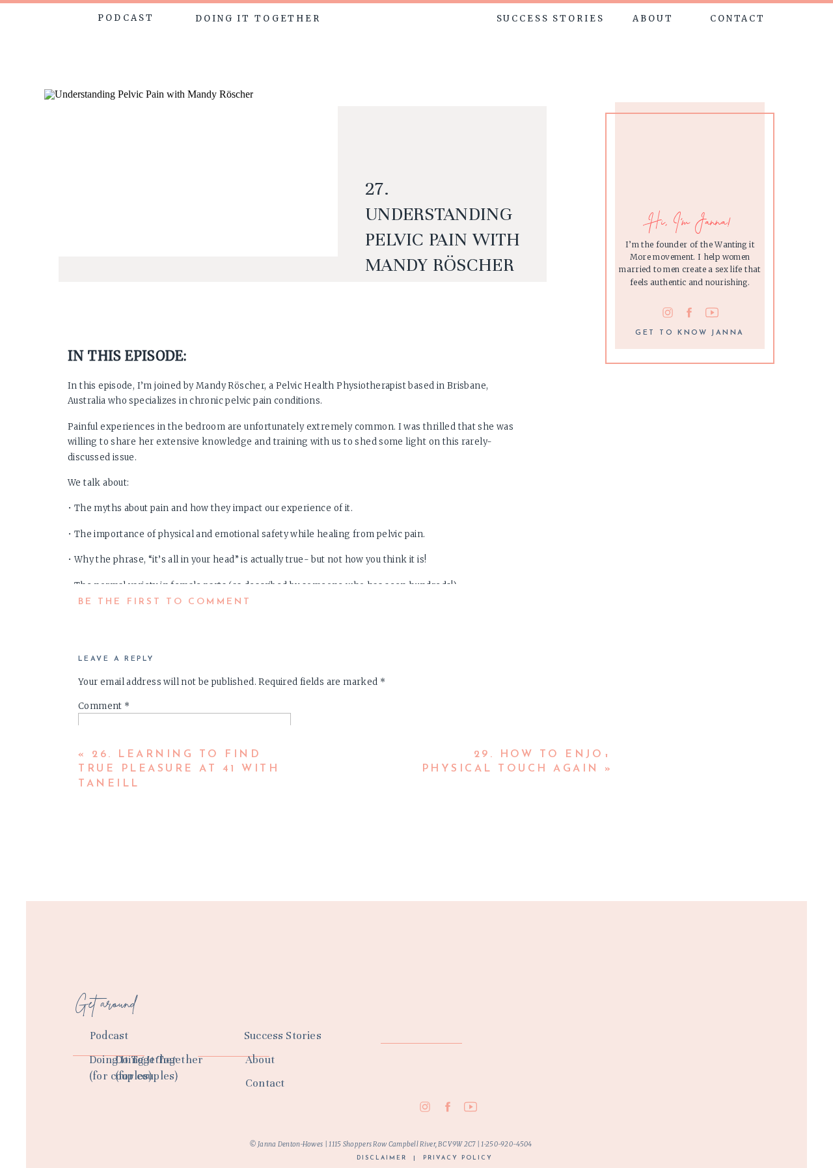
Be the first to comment (164, 602)
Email (94, 881)
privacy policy (458, 1158)
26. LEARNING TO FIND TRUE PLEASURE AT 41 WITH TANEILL (178, 769)
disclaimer (382, 1158)
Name (94, 843)
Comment (104, 706)
